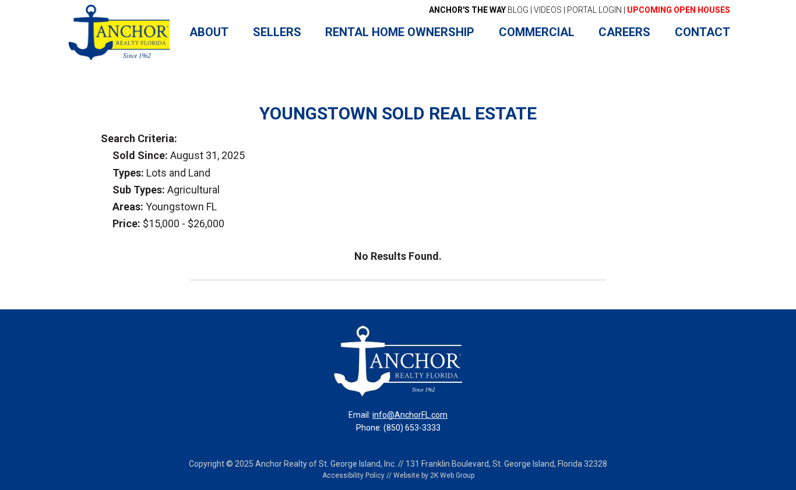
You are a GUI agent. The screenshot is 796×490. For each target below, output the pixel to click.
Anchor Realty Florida (120, 32)
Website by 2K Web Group (433, 475)
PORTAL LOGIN (594, 10)
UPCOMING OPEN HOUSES (678, 10)
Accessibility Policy (353, 475)
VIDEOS (548, 10)
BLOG (479, 10)
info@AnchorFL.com (410, 415)
